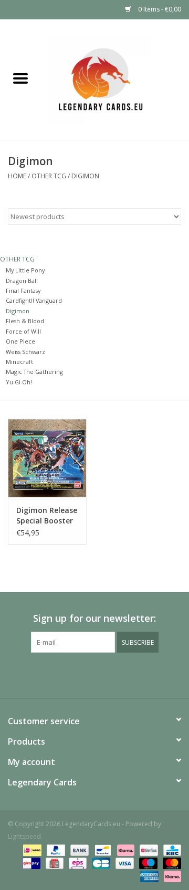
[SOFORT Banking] (124, 849)
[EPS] (76, 862)
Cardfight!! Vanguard (34, 300)
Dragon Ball (22, 280)
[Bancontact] (101, 849)
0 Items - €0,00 (158, 9)
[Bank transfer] (78, 849)
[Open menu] (20, 77)
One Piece (20, 341)
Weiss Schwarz (25, 352)
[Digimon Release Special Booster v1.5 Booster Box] (47, 458)
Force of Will (23, 331)
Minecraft (19, 362)
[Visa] (123, 862)
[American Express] (148, 875)
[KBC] (170, 849)
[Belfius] (147, 849)
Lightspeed (24, 836)
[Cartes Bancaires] (99, 862)
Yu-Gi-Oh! (19, 382)
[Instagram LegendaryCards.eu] (94, 674)
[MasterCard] (170, 862)
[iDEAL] (31, 849)
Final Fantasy (23, 290)
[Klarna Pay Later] (170, 875)
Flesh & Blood (25, 321)
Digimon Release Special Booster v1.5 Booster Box (46, 515)
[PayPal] (55, 849)
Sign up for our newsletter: (94, 618)
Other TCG (49, 176)
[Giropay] (29, 862)
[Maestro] (147, 862)
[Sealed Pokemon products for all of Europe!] (115, 79)
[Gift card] (53, 862)
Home (17, 176)
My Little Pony (25, 270)
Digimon (85, 176)
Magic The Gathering (34, 371)
